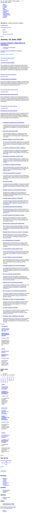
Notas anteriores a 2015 (8, 503)
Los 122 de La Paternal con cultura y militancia (14, 147)
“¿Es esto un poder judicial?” (8, 62)
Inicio (4, 4)
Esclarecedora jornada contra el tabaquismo (13, 223)
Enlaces (5, 498)
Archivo (4, 17)
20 (13, 379)
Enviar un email (6, 490)
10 (7, 377)
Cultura (4, 9)
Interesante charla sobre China (10, 131)
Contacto (5, 16)
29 (3, 382)
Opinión (5, 12)
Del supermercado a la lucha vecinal (9, 94)
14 (1, 379)
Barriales (5, 6)
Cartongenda (6, 13)
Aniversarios (6, 11)
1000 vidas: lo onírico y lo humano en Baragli (14, 299)
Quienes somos (6, 497)
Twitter (6, 25)
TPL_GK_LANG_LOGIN (6, 2)
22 (3, 380)
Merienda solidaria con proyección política (13, 139)
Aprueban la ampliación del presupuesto (4, 392)
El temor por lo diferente (4, 355)
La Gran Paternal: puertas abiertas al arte (13, 248)
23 (5, 380)
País (4, 8)
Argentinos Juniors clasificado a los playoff (13, 316)
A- (3, 36)
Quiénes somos (7, 14)
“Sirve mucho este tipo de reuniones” (12, 173)
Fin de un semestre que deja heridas (11, 274)
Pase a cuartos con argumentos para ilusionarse (14, 290)
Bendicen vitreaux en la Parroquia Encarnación (14, 189)
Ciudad (4, 7)
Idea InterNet (9, 508)
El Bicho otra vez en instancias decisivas (13, 282)
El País (4, 480)
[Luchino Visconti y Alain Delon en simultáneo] (11, 50)
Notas (6, 464)
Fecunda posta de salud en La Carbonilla (13, 198)
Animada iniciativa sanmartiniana (8, 79)
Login (4, 510)
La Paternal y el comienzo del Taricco (12, 164)
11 (9, 377)
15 (3, 379)
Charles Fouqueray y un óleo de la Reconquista (5, 418)
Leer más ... (3, 51)
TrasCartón (13, 506)
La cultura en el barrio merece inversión (5, 441)
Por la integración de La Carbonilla (11, 240)
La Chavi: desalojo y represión (10, 307)
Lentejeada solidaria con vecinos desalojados (14, 265)
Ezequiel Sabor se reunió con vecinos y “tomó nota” (15, 232)
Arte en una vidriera (7, 181)
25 (9, 380)
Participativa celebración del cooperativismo (13, 122)
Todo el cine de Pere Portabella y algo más (5, 334)
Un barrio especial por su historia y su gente (13, 215)
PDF (2, 462)
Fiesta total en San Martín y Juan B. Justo (13, 156)
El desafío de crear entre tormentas (9, 110)
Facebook (3, 25)
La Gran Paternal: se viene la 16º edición (12, 257)
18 (9, 379)
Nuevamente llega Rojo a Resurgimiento (12, 206)
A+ (1, 36)
